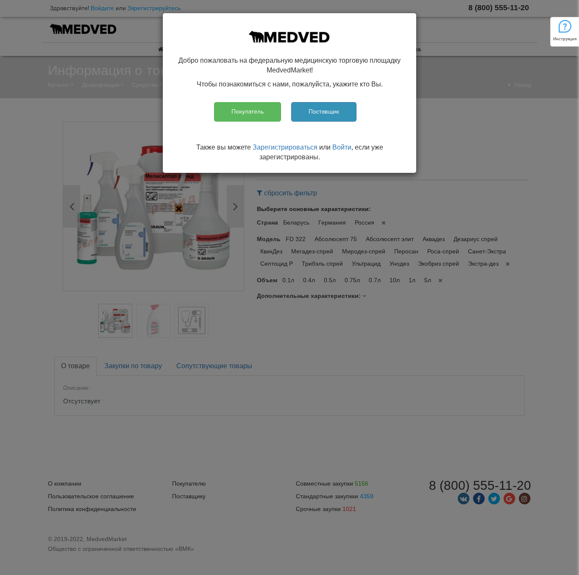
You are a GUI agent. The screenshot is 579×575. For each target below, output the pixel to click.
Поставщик (324, 111)
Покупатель (247, 111)
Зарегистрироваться (285, 147)
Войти (341, 147)
